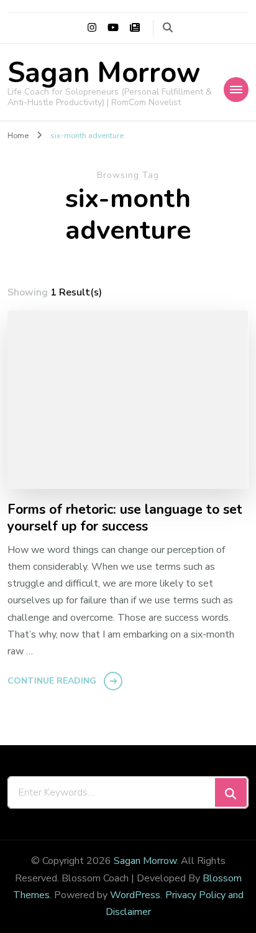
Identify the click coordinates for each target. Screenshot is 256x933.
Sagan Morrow (103, 73)
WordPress (135, 895)
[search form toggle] (168, 27)
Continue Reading (51, 681)
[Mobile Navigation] (236, 89)
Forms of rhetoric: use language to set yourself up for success (124, 518)
